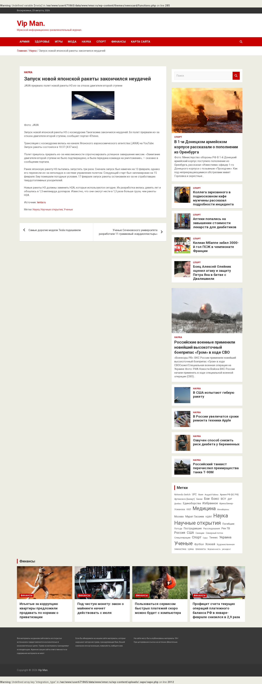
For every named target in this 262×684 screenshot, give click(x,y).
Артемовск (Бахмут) (184, 499)
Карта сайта (140, 41)
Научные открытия (52, 209)
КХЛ (189, 509)
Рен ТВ (226, 528)
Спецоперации (182, 537)
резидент (226, 549)
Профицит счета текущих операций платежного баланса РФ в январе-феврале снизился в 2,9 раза (216, 610)
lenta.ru (41, 202)
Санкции (200, 533)
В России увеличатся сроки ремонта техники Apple (216, 418)
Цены (191, 549)
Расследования (211, 528)
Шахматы (201, 549)
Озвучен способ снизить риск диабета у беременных (216, 442)
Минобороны (223, 509)
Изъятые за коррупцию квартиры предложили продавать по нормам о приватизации (39, 610)
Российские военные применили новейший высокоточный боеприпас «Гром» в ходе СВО (204, 347)
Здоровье (42, 41)
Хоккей (210, 544)
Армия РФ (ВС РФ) (229, 494)
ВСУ (223, 498)
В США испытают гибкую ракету (213, 395)
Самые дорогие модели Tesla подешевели (55, 230)
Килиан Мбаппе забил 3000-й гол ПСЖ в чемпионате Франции (216, 247)
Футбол (199, 544)
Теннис (213, 537)
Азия (200, 494)
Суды (205, 538)
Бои (207, 498)
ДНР (230, 499)
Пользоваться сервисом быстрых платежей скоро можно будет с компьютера (158, 608)
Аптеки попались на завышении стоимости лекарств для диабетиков (214, 223)
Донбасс (177, 503)
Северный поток (214, 533)
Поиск (236, 76)
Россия (179, 532)
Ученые (68, 209)
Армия (24, 41)
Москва (179, 516)
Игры (59, 41)
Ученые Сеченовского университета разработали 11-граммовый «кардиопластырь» (128, 232)
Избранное (210, 503)
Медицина (204, 508)
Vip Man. (31, 23)
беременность (214, 549)
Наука (86, 41)
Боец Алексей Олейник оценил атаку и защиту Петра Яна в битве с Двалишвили (212, 272)
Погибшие (228, 523)
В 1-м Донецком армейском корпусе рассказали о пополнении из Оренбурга (206, 147)
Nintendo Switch (182, 494)
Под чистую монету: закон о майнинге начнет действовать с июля (100, 608)
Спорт (101, 41)
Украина (225, 537)
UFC (194, 494)
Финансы (118, 41)
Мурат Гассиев (194, 516)
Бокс (215, 499)
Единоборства (192, 503)
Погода (178, 528)
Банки (199, 499)
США (190, 532)
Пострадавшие (193, 528)
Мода (72, 41)
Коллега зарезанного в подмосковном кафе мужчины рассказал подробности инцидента (213, 198)
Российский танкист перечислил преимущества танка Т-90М (216, 468)
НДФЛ (209, 516)
